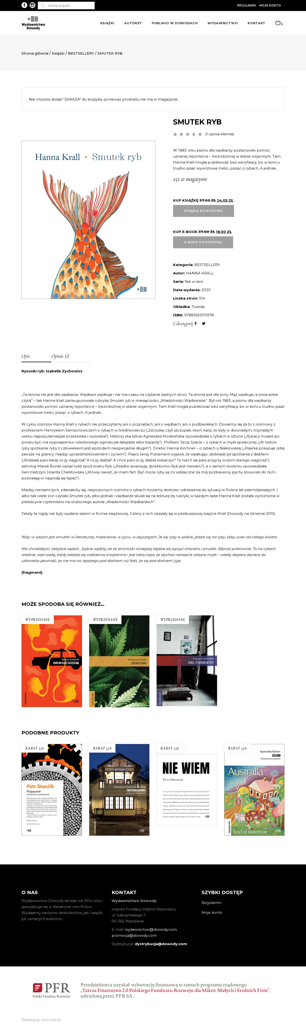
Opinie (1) (60, 356)
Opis (26, 356)
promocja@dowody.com (134, 935)
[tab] (36, 356)
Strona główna (35, 53)
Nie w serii (194, 281)
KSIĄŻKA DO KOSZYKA (203, 211)
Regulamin (246, 5)
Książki (58, 53)
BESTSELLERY (81, 53)
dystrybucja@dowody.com (161, 944)
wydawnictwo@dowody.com (151, 929)
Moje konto (270, 5)
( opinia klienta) (219, 134)
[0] (278, 23)
